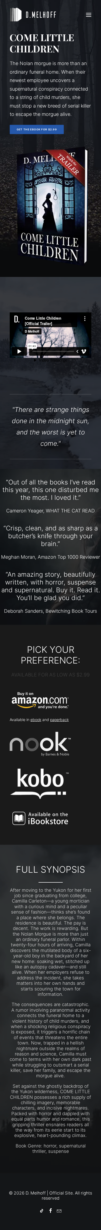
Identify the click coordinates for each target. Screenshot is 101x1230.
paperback (59, 719)
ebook (35, 719)
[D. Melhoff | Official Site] (35, 14)
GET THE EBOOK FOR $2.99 (37, 129)
